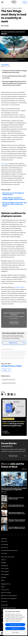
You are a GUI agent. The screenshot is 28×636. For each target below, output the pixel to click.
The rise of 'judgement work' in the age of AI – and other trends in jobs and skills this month (16, 528)
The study (4, 163)
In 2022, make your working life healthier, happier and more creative (13, 198)
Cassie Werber (5, 64)
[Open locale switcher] (2, 633)
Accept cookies (14, 322)
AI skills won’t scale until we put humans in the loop (16, 498)
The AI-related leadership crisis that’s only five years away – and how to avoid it (16, 506)
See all (24, 469)
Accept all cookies (15, 628)
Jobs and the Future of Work (11, 8)
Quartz (4, 34)
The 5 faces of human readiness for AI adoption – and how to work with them (16, 521)
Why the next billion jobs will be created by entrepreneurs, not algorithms (13, 488)
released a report (19, 287)
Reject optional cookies (15, 624)
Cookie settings (15, 632)
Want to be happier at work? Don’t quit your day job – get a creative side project (14, 204)
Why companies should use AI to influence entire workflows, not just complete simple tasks (17, 513)
